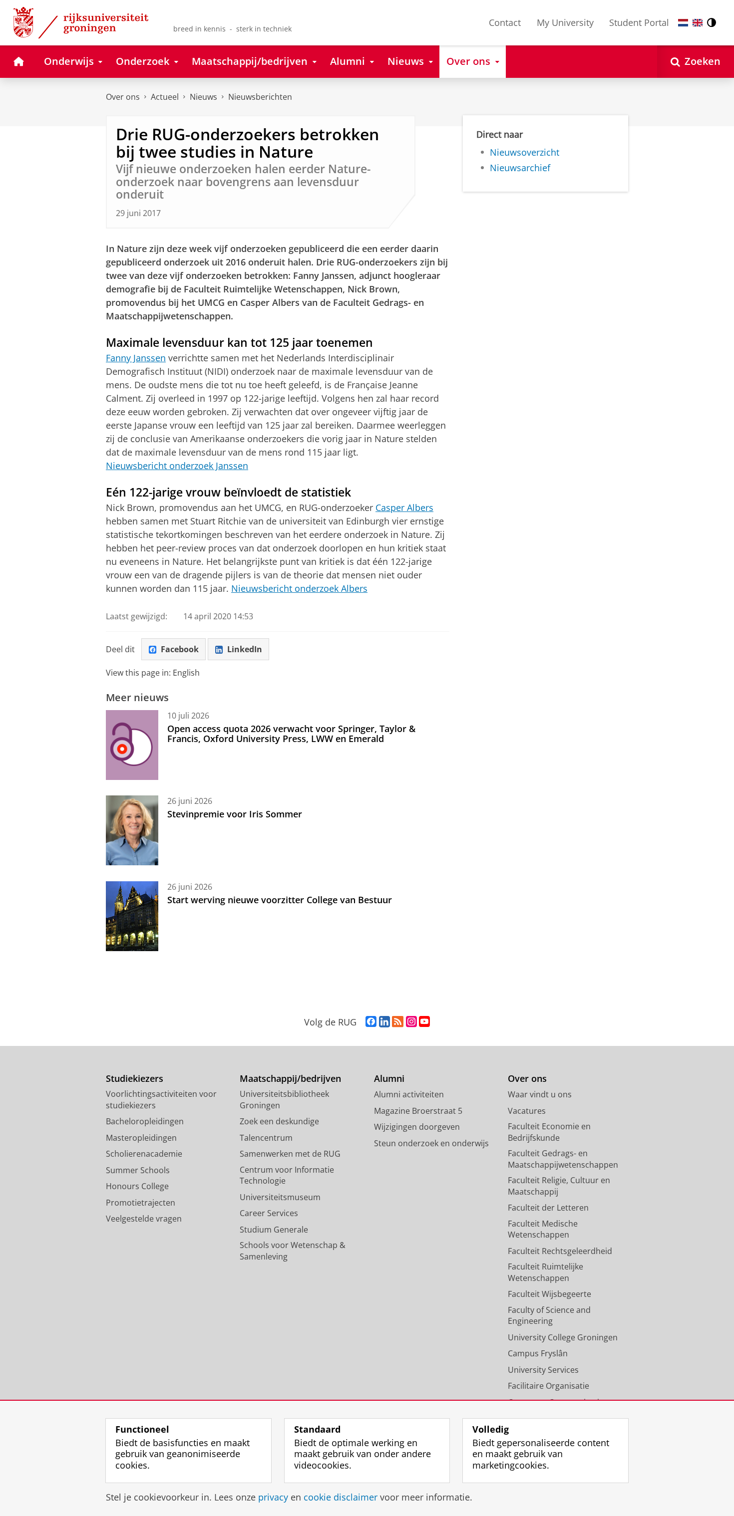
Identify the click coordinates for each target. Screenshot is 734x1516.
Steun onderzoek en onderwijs (431, 1143)
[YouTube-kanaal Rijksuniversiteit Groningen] (424, 1022)
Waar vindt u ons (540, 1094)
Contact (505, 22)
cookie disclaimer (340, 1497)
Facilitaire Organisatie (548, 1385)
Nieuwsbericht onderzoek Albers (299, 588)
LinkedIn (244, 649)
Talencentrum (266, 1137)
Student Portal (639, 22)
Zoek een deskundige (279, 1121)
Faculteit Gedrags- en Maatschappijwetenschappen (563, 1159)
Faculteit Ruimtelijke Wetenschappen (545, 1272)
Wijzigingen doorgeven (417, 1126)
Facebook (180, 649)
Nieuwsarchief (520, 168)
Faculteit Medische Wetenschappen (543, 1229)
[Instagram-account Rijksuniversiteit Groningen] (411, 1022)
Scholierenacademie (144, 1153)
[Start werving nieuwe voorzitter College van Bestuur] (132, 916)
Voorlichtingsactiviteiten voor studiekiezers (161, 1099)
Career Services (269, 1213)
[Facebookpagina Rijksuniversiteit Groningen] (371, 1022)
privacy (273, 1497)
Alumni (389, 1078)
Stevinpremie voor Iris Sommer (234, 814)
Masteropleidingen (141, 1137)
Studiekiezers (134, 1078)
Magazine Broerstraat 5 (418, 1110)
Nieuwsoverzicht (524, 152)
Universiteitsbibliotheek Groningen (284, 1099)
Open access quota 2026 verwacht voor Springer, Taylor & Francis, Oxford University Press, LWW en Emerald (291, 734)
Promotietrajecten (140, 1202)
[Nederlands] (683, 22)
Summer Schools (138, 1170)
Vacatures (527, 1110)
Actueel (165, 96)
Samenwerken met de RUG (290, 1153)
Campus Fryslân (538, 1353)
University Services (543, 1369)
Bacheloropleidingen (145, 1121)
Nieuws (203, 96)
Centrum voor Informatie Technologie (287, 1175)
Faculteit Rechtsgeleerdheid (560, 1251)
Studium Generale (274, 1229)
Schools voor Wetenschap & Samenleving (293, 1251)
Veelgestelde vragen (144, 1218)
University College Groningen (563, 1337)
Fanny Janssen (136, 358)
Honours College (137, 1186)
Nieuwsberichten (260, 96)
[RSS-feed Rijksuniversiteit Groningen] (397, 1022)
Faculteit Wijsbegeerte (549, 1293)
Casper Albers (404, 507)
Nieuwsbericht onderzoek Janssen (177, 466)
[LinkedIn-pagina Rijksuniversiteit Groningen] (384, 1022)
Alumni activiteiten (409, 1094)
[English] (698, 22)
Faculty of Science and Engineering (549, 1315)
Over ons (123, 96)
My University (565, 22)
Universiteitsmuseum (280, 1197)
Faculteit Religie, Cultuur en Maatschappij (559, 1186)
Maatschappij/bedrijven (290, 1078)
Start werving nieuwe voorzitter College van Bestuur (279, 900)
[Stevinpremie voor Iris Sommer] (132, 830)
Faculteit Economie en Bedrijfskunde (549, 1132)
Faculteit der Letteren (548, 1207)
